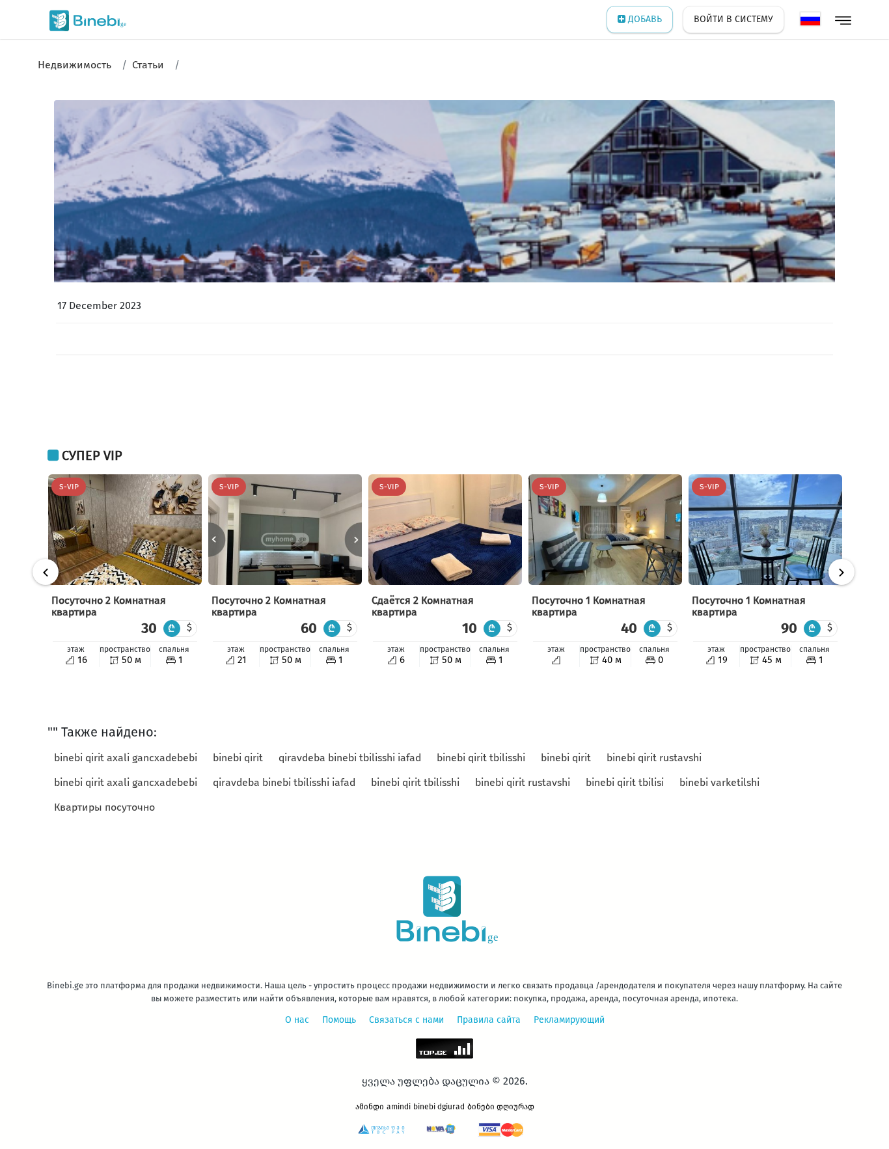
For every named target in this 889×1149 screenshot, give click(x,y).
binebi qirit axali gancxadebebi (125, 757)
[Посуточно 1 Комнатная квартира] (605, 529)
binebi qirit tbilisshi (481, 757)
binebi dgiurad (439, 1107)
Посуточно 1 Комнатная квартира (589, 606)
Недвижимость (74, 65)
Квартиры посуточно (104, 807)
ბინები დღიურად (500, 1107)
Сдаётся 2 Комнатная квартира (423, 606)
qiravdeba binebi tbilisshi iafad (350, 757)
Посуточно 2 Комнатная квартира (108, 606)
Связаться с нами (406, 1019)
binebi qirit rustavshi (654, 757)
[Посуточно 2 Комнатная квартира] (125, 529)
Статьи (148, 65)
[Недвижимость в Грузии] (84, 19)
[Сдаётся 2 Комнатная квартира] (445, 529)
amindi (399, 1107)
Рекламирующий (569, 1019)
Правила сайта (489, 1019)
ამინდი (369, 1107)
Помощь (339, 1019)
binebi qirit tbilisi (625, 782)
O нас (297, 1019)
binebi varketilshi (719, 782)
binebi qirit (238, 757)
